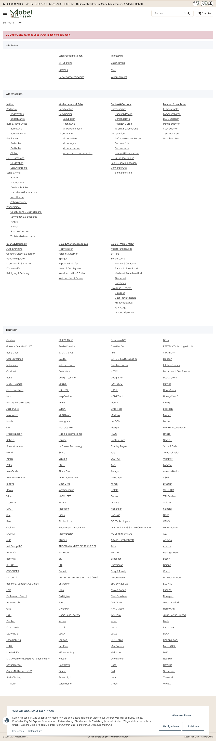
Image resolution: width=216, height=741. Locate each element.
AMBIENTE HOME (15, 477)
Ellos (61, 589)
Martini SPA (169, 646)
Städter (167, 502)
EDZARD (167, 583)
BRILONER (11, 564)
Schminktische (18, 202)
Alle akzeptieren (181, 715)
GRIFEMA (64, 390)
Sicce (62, 515)
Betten (14, 177)
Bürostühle (16, 128)
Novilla (10, 421)
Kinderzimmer (66, 133)
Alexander (116, 508)
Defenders (64, 371)
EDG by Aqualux (119, 583)
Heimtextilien (66, 248)
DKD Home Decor (172, 577)
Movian (167, 415)
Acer (113, 465)
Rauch (9, 521)
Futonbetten (17, 182)
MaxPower (12, 415)
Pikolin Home (65, 521)
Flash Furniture (119, 596)
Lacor (114, 627)
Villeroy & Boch (66, 365)
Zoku (9, 465)
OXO (8, 427)
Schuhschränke (18, 167)
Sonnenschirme (123, 172)
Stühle (14, 153)
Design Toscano (67, 377)
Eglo (8, 589)
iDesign (167, 402)
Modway (115, 415)
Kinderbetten (70, 138)
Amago (114, 471)
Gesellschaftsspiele (125, 297)
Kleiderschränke (19, 187)
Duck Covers (170, 377)
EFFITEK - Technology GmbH (178, 346)
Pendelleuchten (171, 123)
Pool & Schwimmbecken (124, 162)
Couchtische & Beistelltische (26, 211)
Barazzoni (64, 552)
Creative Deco (118, 346)
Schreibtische (17, 133)
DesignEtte (117, 377)
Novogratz (64, 421)
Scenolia (115, 515)
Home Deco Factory (69, 614)
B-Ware (115, 253)
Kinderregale (69, 143)
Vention (63, 458)
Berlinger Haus (171, 552)
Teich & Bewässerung (126, 128)
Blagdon (167, 358)
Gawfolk (10, 340)
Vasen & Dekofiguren (70, 268)
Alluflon (63, 539)
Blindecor (116, 558)
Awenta (115, 502)
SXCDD (62, 358)
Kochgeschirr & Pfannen (19, 263)
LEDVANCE (12, 633)
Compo (167, 564)
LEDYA (62, 408)
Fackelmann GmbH (16, 596)
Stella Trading (13, 677)
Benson (115, 496)
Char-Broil (64, 483)
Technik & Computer (126, 263)
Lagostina (168, 627)
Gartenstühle (122, 143)
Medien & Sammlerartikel (128, 273)
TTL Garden (169, 496)
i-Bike (62, 402)
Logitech (168, 408)
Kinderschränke (71, 148)
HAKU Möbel (117, 608)
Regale (14, 221)
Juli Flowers (12, 408)
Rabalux (167, 658)
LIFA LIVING (117, 639)
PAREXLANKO (66, 340)
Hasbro (10, 396)
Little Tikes (116, 408)
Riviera (166, 433)
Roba (113, 664)
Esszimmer (12, 138)
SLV (8, 515)
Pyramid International (70, 433)
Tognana (11, 502)
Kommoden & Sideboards (23, 216)
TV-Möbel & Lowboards (22, 236)
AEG (165, 533)
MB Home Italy (66, 652)
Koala (166, 621)
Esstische (15, 148)
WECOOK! (168, 490)
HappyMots (169, 390)
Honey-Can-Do (171, 396)
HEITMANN (169, 608)
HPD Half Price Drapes (18, 402)
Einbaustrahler (171, 109)
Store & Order (170, 446)
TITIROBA (11, 683)
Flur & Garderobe (15, 158)
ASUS (166, 477)
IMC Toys (115, 614)
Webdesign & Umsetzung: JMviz (198, 736)
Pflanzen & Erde (123, 123)
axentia (167, 546)
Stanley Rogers (119, 446)
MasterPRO (12, 652)
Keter (114, 621)
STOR (9, 508)
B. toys (10, 483)
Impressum (18, 731)
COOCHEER (12, 571)
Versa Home (65, 683)
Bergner (115, 552)
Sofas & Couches (19, 231)
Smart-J (167, 440)
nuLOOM (115, 421)
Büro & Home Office (16, 123)
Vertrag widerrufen (119, 736)
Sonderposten (118, 258)
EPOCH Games (14, 383)
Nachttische (17, 197)
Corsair (62, 571)
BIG (60, 558)
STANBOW (169, 352)
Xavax (9, 490)
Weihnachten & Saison (71, 278)
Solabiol (167, 508)
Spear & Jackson (15, 446)
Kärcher (10, 621)
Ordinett (10, 527)
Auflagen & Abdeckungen (128, 138)
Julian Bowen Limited (174, 614)
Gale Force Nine (14, 390)
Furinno (167, 383)
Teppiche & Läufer (68, 263)
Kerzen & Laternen (68, 253)
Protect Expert (14, 433)
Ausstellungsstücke (121, 248)
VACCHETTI (65, 496)
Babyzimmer (65, 113)
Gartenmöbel (118, 133)
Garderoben (16, 162)
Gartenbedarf (118, 109)
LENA (166, 633)
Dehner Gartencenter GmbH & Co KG (78, 577)
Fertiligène (64, 596)
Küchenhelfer (13, 268)
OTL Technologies (120, 521)
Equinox (63, 383)
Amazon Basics (171, 471)
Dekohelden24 (118, 577)
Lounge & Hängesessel (127, 153)
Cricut (166, 571)
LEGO (62, 633)
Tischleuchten (171, 133)
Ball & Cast (12, 352)
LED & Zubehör (171, 118)
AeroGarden (12, 471)
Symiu (62, 452)
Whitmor (167, 458)
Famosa (167, 465)
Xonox (114, 483)
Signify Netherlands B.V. (19, 671)
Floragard (168, 596)
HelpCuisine (65, 396)
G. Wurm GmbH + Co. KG (19, 346)
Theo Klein (168, 677)
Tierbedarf (120, 278)
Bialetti (114, 490)
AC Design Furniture (121, 533)
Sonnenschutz (119, 167)
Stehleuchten (170, 128)
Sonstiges (120, 283)
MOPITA (10, 533)
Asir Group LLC (14, 546)
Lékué (114, 633)
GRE (8, 608)
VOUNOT (115, 458)
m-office (63, 646)
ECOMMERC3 (66, 352)
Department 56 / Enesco (176, 371)
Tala (113, 452)
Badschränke (17, 118)
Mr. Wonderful (170, 527)
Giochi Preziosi (171, 602)
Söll (113, 671)
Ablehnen (193, 726)
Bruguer (167, 483)
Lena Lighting (13, 639)
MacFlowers (117, 646)
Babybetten (69, 118)
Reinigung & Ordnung (17, 273)
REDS (114, 433)
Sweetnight (65, 677)
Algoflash (64, 508)
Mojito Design (66, 533)
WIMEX (167, 683)
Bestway (11, 558)
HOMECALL (117, 396)
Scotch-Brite (118, 440)
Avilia (113, 546)
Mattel (166, 421)
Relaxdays (64, 664)
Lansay (62, 440)
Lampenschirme (171, 113)
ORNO (166, 521)
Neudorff (63, 658)
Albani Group (65, 471)
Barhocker (16, 143)
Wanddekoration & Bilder (72, 273)
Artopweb (116, 477)
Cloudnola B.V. (118, 340)
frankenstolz (13, 602)
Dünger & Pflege (123, 113)
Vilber (9, 496)
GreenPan (64, 608)
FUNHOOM (117, 383)
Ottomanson (117, 658)
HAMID (114, 390)
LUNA (9, 646)
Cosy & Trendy (118, 571)
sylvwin (10, 452)
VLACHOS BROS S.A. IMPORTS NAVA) (131, 527)
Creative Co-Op (119, 365)
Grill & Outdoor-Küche (122, 158)
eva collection (118, 589)
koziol (62, 627)
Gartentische (122, 148)
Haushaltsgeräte (15, 258)
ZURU (62, 465)
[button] (195, 3)
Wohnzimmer (13, 206)
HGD (8, 614)
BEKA (166, 340)
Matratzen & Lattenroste (23, 192)
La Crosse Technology (70, 446)
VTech (114, 683)
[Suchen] (188, 13)
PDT (113, 352)
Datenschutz (35, 731)
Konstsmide (12, 627)
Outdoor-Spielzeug (125, 312)
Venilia (9, 458)
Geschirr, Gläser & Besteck (20, 253)
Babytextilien (66, 109)
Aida (8, 539)
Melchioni (116, 652)
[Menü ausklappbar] (5, 13)
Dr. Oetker (64, 583)
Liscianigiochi (170, 639)
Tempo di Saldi (171, 452)
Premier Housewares (174, 427)
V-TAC (114, 371)
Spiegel (63, 258)
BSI (60, 564)
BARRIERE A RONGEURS (124, 358)
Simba (62, 671)
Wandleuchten (171, 138)
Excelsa (167, 589)
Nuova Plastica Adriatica (72, 527)
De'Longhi (11, 577)
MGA (165, 652)
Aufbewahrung (14, 248)
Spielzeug (120, 292)
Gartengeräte (122, 118)
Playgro (115, 427)
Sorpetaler (169, 671)
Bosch (166, 558)
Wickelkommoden (72, 128)
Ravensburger (13, 664)
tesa (113, 677)
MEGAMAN (65, 415)
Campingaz (117, 564)
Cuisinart (11, 371)
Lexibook (63, 639)
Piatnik (114, 402)
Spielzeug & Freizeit (121, 287)
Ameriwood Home (68, 477)
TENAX (62, 502)
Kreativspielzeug (123, 302)
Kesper (62, 621)
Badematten (17, 113)
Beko (9, 377)
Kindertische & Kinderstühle (77, 153)
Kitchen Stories (171, 365)
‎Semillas (167, 664)
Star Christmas (14, 358)
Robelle (10, 440)
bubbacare (12, 365)
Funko (62, 602)
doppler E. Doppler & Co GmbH (22, 583)
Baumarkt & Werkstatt (127, 268)
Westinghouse (66, 490)
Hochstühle (69, 123)
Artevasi (167, 539)
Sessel (14, 226)
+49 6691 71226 (14, 4)
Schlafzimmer (13, 172)
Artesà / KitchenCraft (122, 539)
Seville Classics (67, 346)
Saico (166, 515)
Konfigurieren (171, 726)
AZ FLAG (11, 552)
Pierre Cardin (66, 427)
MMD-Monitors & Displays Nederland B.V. (28, 658)
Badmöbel (11, 109)
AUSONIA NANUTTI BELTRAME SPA (77, 546)
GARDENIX (116, 602)
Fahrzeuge (120, 307)
